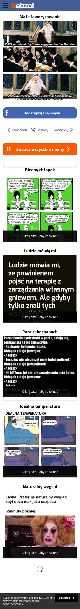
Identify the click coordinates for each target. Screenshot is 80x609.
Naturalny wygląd (40, 486)
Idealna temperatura (40, 406)
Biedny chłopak (40, 170)
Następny (61, 130)
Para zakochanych (40, 331)
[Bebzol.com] (23, 5)
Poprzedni (20, 130)
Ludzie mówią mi (40, 250)
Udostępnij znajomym (42, 113)
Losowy (42, 130)
